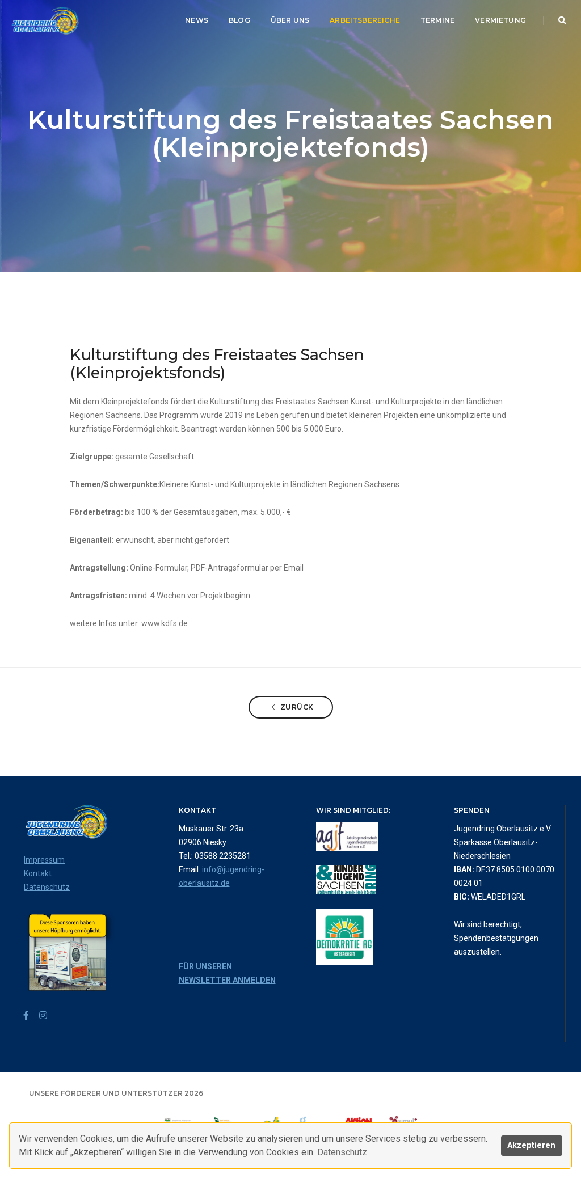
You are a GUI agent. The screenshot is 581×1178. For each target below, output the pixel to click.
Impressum (44, 859)
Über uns (290, 20)
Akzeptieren (531, 1145)
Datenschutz (342, 1152)
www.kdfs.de (164, 623)
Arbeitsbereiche (365, 20)
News (196, 20)
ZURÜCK (296, 707)
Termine (437, 20)
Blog (239, 20)
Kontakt (38, 873)
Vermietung (500, 20)
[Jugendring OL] (44, 21)
